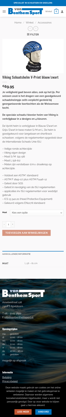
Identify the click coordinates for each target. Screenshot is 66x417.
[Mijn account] (62, 11)
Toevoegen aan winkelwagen (26, 232)
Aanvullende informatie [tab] (16, 254)
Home (17, 22)
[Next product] (30, 28)
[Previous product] (35, 28)
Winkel (48, 11)
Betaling (7, 377)
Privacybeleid (10, 381)
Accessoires (45, 22)
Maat (4, 212)
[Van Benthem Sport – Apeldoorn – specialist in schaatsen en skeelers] (25, 11)
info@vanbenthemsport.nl (18, 317)
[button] (4, 11)
